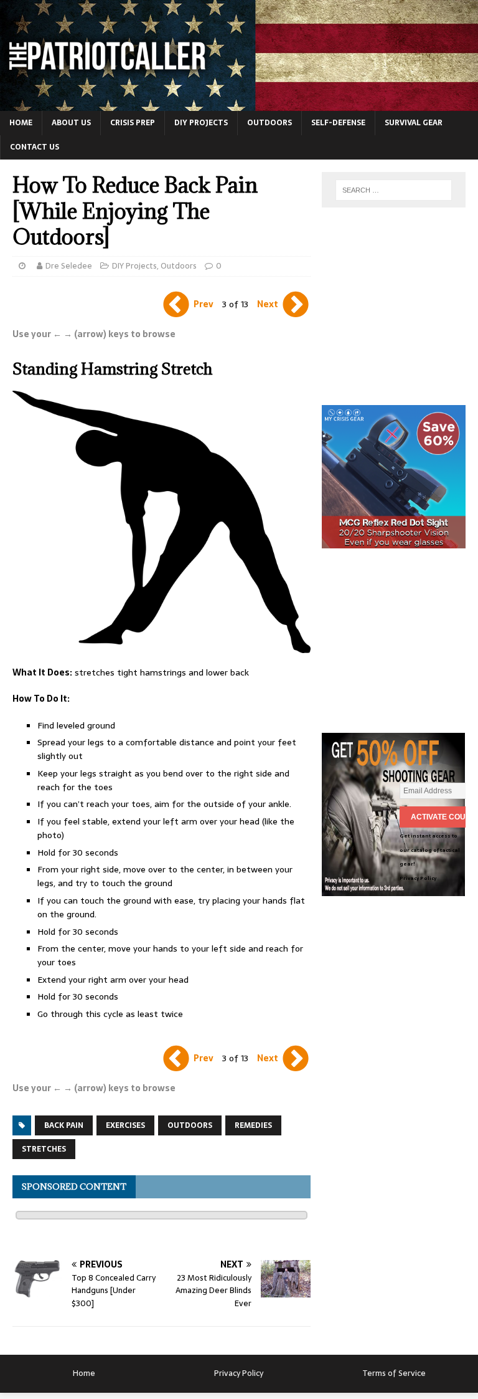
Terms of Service (394, 1373)
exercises (125, 1125)
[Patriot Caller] (239, 103)
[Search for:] (393, 190)
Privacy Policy (418, 878)
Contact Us (34, 147)
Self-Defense (338, 123)
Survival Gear (414, 123)
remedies (253, 1125)
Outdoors (269, 123)
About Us (71, 123)
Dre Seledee (68, 265)
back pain (63, 1125)
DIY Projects (201, 123)
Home (20, 123)
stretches (44, 1149)
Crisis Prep (132, 123)
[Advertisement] (399, 310)
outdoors (189, 1125)
